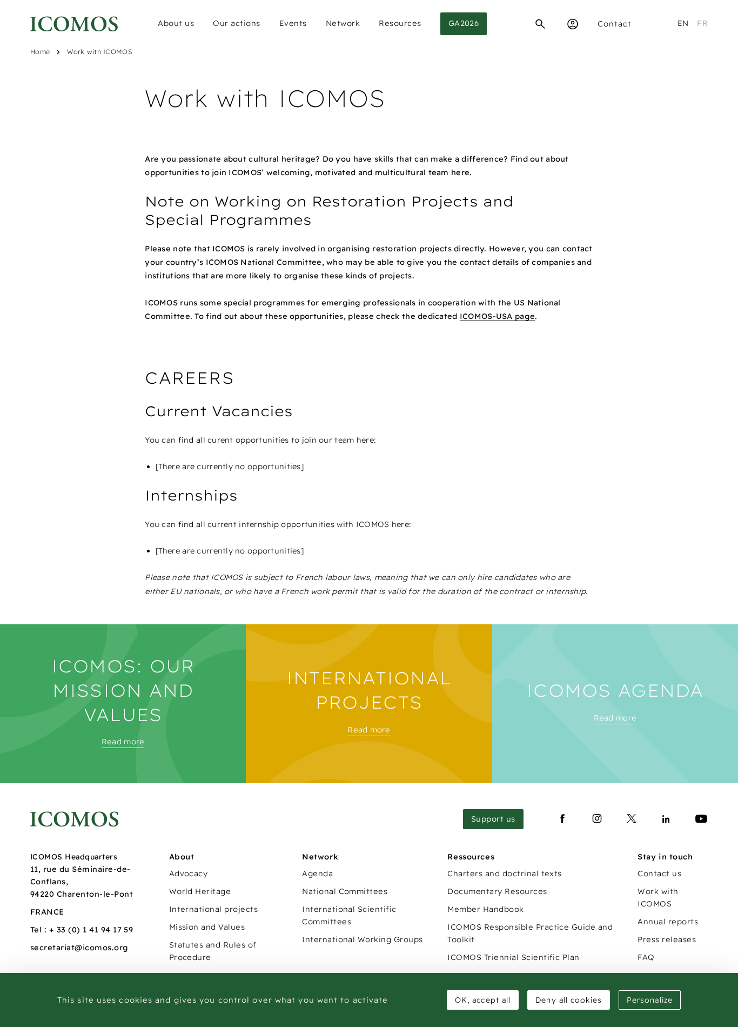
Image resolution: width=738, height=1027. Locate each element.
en (683, 23)
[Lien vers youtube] (701, 818)
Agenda (317, 873)
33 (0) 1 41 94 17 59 (95, 930)
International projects (213, 909)
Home (40, 52)
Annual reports (668, 921)
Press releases (667, 939)
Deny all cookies (568, 1000)
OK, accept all (483, 1000)
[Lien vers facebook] (562, 818)
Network (343, 23)
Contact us (659, 873)
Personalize (650, 1000)
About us (176, 23)
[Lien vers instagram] (597, 818)
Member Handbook (485, 909)
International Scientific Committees (349, 915)
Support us (493, 819)
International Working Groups (362, 939)
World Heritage (200, 891)
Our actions (236, 23)
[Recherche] (540, 23)
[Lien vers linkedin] (666, 818)
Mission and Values (207, 927)
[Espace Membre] (572, 23)
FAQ (646, 957)
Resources (400, 23)
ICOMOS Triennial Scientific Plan (513, 957)
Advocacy (188, 873)
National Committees (344, 891)
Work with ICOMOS (99, 52)
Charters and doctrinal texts (504, 873)
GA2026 (463, 23)
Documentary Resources (497, 891)
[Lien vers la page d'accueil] (74, 819)
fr (702, 23)
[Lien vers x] (631, 818)
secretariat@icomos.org (79, 947)
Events (293, 23)
